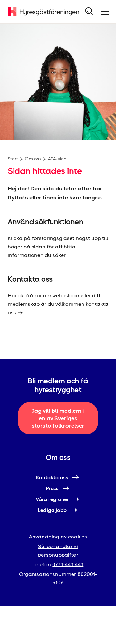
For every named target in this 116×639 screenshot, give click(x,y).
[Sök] (89, 12)
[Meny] (105, 12)
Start (13, 159)
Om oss (33, 159)
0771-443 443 (67, 564)
